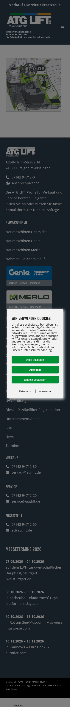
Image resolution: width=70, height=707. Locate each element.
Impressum (44, 391)
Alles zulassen (35, 359)
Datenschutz (26, 391)
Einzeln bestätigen (35, 379)
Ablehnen (35, 369)
